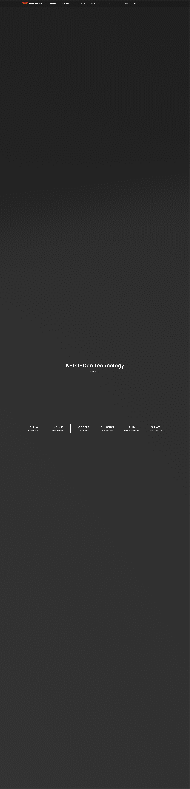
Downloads (95, 3)
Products (52, 3)
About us (79, 3)
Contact (137, 3)
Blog (126, 3)
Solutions (65, 3)
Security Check (112, 3)
